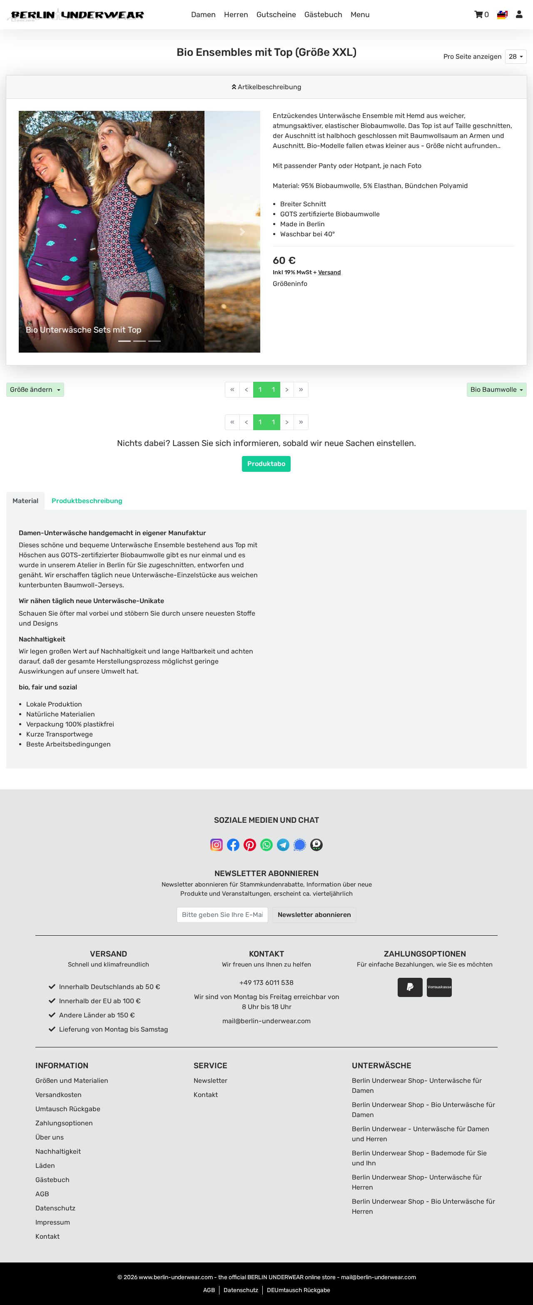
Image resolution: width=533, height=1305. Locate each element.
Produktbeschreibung (87, 501)
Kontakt (47, 1236)
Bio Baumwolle (494, 389)
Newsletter (210, 1081)
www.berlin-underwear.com (176, 1277)
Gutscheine (276, 14)
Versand (329, 272)
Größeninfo (290, 284)
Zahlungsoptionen (64, 1123)
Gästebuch (323, 14)
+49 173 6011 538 (266, 983)
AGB (42, 1194)
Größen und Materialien (71, 1081)
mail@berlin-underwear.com (266, 1021)
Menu (360, 14)
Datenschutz (55, 1208)
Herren (236, 14)
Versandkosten (58, 1095)
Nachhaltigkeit (58, 1151)
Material (25, 501)
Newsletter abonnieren (314, 915)
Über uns (49, 1137)
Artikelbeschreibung (268, 87)
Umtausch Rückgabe (67, 1109)
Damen (203, 14)
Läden (45, 1166)
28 (513, 56)
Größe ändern (32, 389)
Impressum (52, 1222)
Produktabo (266, 464)
